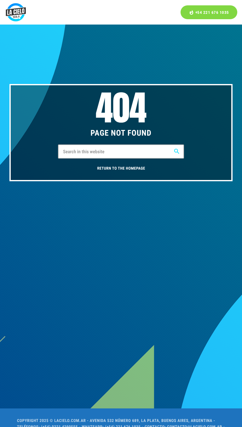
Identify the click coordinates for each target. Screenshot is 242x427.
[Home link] (16, 12)
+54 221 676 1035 (209, 12)
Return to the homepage (121, 168)
